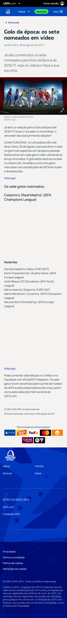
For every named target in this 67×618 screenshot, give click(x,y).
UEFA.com (8, 507)
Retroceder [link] (13, 22)
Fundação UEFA (11, 514)
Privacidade (9, 551)
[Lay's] (21, 433)
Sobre (38, 473)
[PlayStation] (9, 433)
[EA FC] (39, 440)
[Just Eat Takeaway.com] (57, 433)
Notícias (7, 473)
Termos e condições (14, 557)
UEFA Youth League (8, 11)
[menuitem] (24, 11)
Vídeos (6, 466)
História (39, 466)
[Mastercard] (45, 433)
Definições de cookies (14, 568)
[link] (41, 11)
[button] (24, 11)
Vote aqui (10, 178)
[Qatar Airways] (27, 440)
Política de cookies (13, 563)
